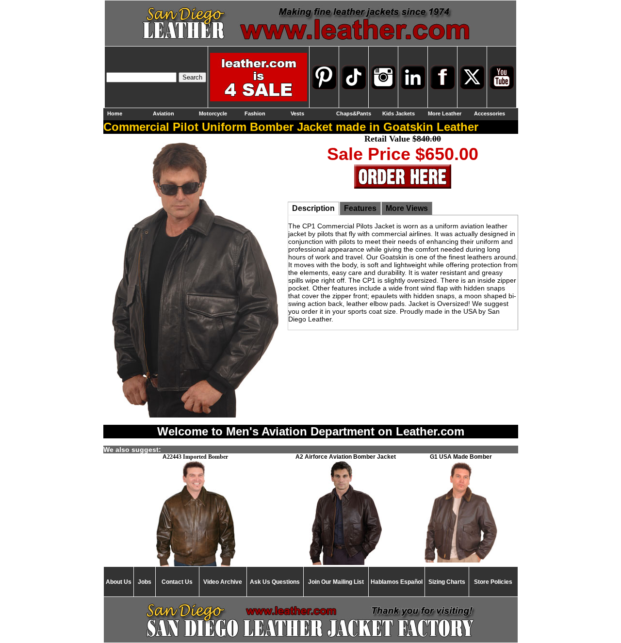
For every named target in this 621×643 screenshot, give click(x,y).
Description (313, 208)
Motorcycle (213, 113)
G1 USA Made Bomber (461, 456)
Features (360, 208)
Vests (297, 113)
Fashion (255, 113)
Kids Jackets (398, 113)
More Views (407, 208)
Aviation (163, 113)
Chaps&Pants (353, 113)
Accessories (489, 113)
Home (114, 113)
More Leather (444, 113)
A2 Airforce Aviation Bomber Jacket (345, 456)
